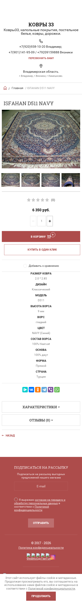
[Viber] (50, 389)
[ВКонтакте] (31, 389)
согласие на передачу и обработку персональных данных (39, 501)
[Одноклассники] (38, 389)
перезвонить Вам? (41, 58)
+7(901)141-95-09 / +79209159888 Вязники (41, 52)
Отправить (41, 523)
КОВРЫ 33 (41, 24)
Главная (17, 88)
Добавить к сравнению (44, 265)
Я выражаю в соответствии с (39, 505)
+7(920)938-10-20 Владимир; (40, 46)
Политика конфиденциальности (41, 547)
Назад (10, 435)
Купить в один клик (42, 249)
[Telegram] (44, 389)
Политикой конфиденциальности (31, 508)
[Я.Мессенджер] (25, 389)
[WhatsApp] (57, 389)
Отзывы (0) (39, 420)
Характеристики (40, 407)
